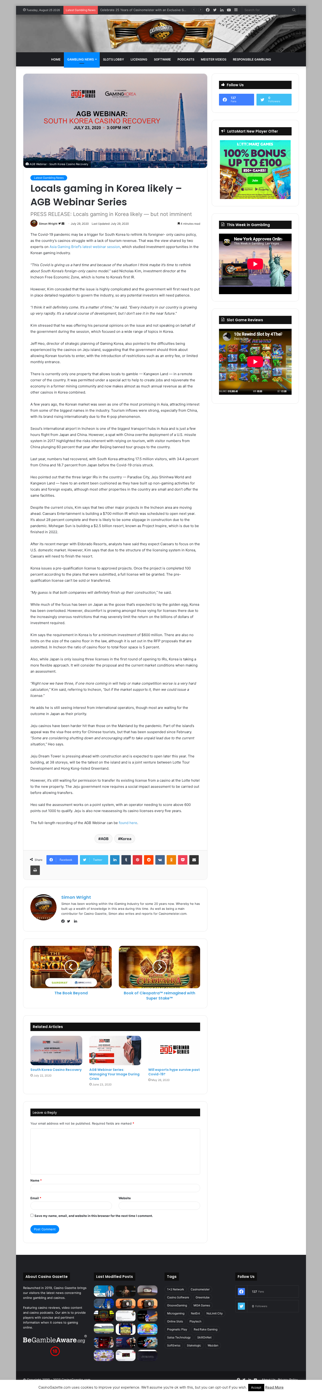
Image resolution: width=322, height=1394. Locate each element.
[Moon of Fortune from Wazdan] (126, 1329)
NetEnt (195, 1313)
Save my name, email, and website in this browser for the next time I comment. (93, 1216)
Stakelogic (194, 1345)
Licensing (139, 59)
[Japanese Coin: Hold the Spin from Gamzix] (147, 1329)
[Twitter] (70, 921)
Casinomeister (200, 1289)
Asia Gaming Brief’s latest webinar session (85, 246)
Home (56, 59)
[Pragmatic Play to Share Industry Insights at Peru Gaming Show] (147, 1342)
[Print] (35, 870)
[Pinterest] (137, 860)
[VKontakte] (160, 860)
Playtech (195, 1321)
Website (125, 1198)
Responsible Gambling (252, 59)
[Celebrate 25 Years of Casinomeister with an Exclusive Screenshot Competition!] (104, 1316)
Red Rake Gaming (205, 1329)
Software (162, 59)
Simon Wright (48, 223)
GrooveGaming (177, 1305)
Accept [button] (256, 1387)
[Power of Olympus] (104, 1355)
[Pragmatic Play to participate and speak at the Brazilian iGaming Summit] (147, 1316)
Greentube (203, 1297)
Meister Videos (213, 59)
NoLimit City (214, 1313)
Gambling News (80, 59)
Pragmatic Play (177, 1329)
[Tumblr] (126, 860)
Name (36, 1180)
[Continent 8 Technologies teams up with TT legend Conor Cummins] (147, 1355)
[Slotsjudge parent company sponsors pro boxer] (126, 1291)
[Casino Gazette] (161, 33)
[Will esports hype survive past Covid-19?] (174, 1050)
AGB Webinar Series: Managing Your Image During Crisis (114, 1074)
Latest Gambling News (49, 177)
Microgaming (175, 1313)
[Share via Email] (194, 860)
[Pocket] (182, 860)
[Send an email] (63, 223)
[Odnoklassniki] (171, 860)
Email (35, 1198)
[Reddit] (148, 860)
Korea (125, 838)
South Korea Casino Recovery (56, 1069)
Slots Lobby (113, 59)
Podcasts (186, 59)
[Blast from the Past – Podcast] (126, 1304)
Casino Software (178, 1297)
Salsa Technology (179, 1337)
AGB (105, 838)
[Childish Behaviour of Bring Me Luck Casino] (147, 1304)
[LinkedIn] (115, 860)
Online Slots (175, 1321)
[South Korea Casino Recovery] (56, 1050)
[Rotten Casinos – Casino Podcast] (147, 1290)
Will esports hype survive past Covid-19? (174, 1072)
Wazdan (213, 1345)
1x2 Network (175, 1289)
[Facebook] (64, 921)
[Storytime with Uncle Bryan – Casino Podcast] (104, 1304)
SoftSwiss (173, 1345)
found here (128, 823)
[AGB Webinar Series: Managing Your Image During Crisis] (115, 1050)
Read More (274, 1387)
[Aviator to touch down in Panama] (126, 1355)
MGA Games (202, 1305)
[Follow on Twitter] (60, 223)
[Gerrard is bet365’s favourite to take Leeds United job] (104, 1328)
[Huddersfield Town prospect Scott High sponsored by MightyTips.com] (104, 1291)
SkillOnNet (204, 1337)
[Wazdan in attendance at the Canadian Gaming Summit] (126, 1342)
